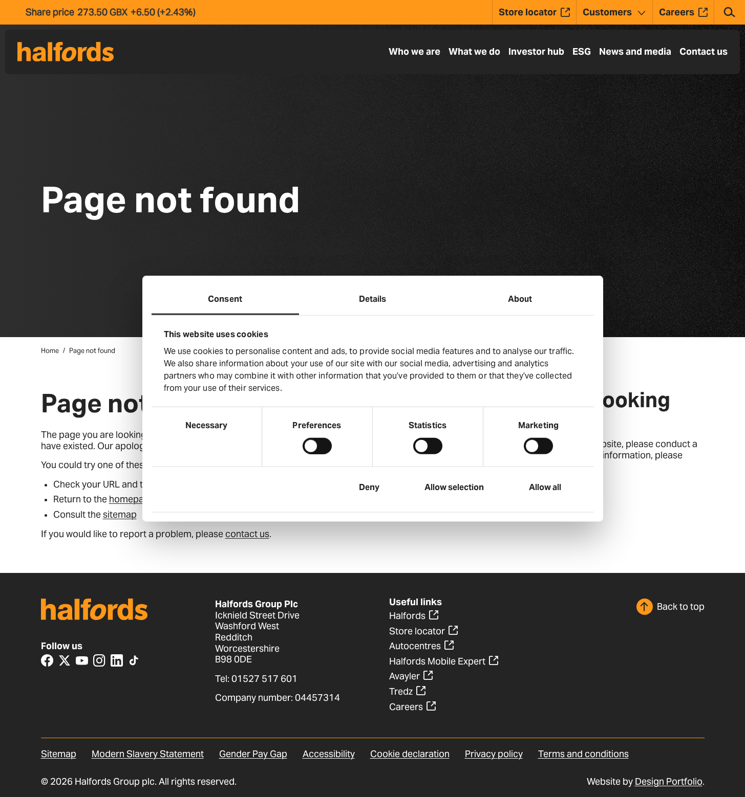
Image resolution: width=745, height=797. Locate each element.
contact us (247, 534)
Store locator (417, 631)
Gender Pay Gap (253, 754)
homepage (132, 499)
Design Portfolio (669, 781)
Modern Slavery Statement (148, 754)
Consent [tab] (225, 299)
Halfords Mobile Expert (437, 661)
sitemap (120, 514)
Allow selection (454, 486)
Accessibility (329, 754)
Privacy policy (494, 754)
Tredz (401, 691)
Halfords (407, 616)
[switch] (317, 445)
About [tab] (520, 299)
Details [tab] (373, 299)
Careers (406, 707)
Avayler (404, 676)
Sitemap (58, 754)
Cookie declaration (410, 754)
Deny (369, 486)
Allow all (545, 486)
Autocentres (415, 646)
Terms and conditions (583, 754)
